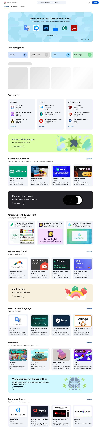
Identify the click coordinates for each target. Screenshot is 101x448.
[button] (89, 2)
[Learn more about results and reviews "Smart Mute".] (78, 421)
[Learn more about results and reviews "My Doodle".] (20, 109)
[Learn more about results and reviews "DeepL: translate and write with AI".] (56, 330)
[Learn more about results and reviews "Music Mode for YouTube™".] (57, 421)
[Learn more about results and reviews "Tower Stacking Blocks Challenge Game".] (56, 364)
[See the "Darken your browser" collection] (18, 203)
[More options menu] (86, 2)
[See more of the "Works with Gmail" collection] (89, 252)
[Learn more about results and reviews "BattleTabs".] (13, 364)
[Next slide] (85, 39)
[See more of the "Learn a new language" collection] (89, 308)
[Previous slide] (77, 39)
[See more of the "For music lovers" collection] (89, 399)
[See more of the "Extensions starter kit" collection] (50, 35)
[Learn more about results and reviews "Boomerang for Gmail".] (13, 274)
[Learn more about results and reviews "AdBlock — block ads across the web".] (49, 123)
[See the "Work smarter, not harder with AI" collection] (18, 388)
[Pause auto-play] (88, 39)
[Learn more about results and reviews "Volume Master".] (49, 109)
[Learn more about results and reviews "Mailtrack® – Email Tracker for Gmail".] (56, 274)
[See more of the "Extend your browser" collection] (89, 159)
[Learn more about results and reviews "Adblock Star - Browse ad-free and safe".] (78, 116)
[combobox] (53, 2)
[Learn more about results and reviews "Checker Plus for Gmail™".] (35, 274)
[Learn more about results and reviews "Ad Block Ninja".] (78, 109)
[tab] (6, 6)
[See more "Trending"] (13, 126)
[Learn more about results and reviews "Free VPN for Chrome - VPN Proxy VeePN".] (49, 116)
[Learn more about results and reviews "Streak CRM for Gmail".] (78, 274)
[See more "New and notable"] (70, 126)
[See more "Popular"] (41, 126)
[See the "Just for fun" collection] (18, 296)
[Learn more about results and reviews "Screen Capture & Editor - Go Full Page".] (20, 116)
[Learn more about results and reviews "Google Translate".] (13, 330)
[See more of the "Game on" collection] (89, 342)
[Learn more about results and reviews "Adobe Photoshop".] (35, 181)
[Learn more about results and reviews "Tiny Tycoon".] (35, 364)
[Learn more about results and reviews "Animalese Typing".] (20, 123)
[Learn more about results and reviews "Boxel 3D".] (78, 364)
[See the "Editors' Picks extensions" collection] (18, 147)
